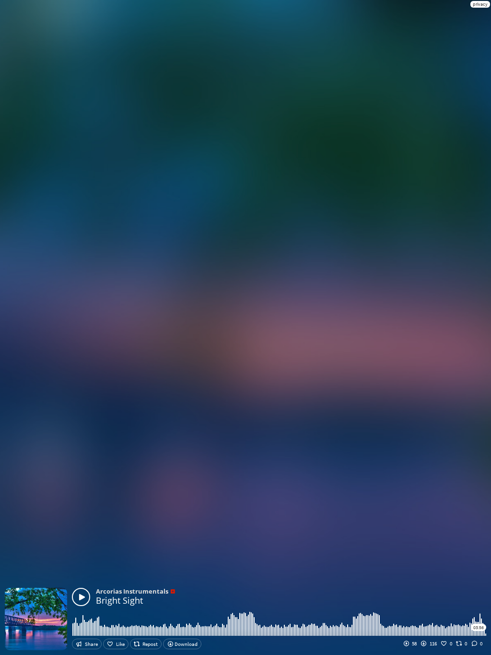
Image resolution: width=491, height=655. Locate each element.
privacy (480, 4)
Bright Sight (119, 600)
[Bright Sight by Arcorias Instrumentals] (81, 597)
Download (186, 644)
